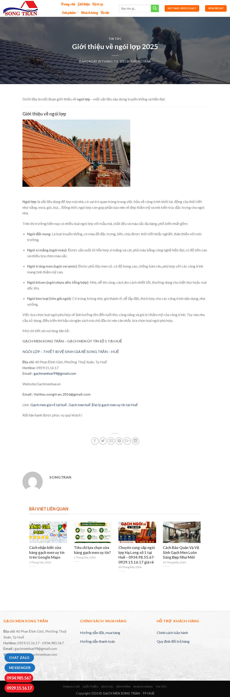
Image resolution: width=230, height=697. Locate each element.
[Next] (201, 552)
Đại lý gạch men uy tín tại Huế (115, 405)
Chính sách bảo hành (172, 632)
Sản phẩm (69, 12)
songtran (142, 61)
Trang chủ (68, 4)
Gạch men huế (79, 405)
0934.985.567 (19, 677)
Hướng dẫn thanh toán (97, 641)
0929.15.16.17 (19, 688)
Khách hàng (89, 12)
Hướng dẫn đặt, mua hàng (100, 632)
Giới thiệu (83, 4)
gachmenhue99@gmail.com (55, 373)
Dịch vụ (97, 4)
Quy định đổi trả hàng (173, 641)
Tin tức (104, 12)
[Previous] (28, 552)
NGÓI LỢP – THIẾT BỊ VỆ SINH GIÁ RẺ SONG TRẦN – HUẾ (70, 351)
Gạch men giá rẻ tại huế (49, 405)
